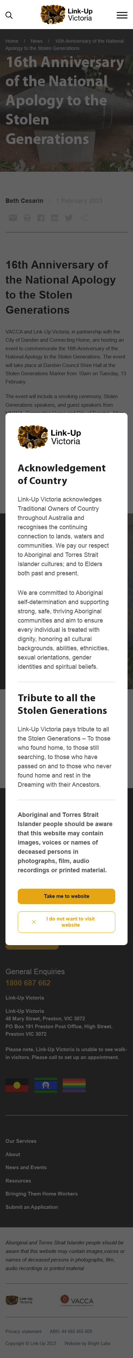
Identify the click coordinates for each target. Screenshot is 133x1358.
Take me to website (66, 896)
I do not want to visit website (70, 922)
